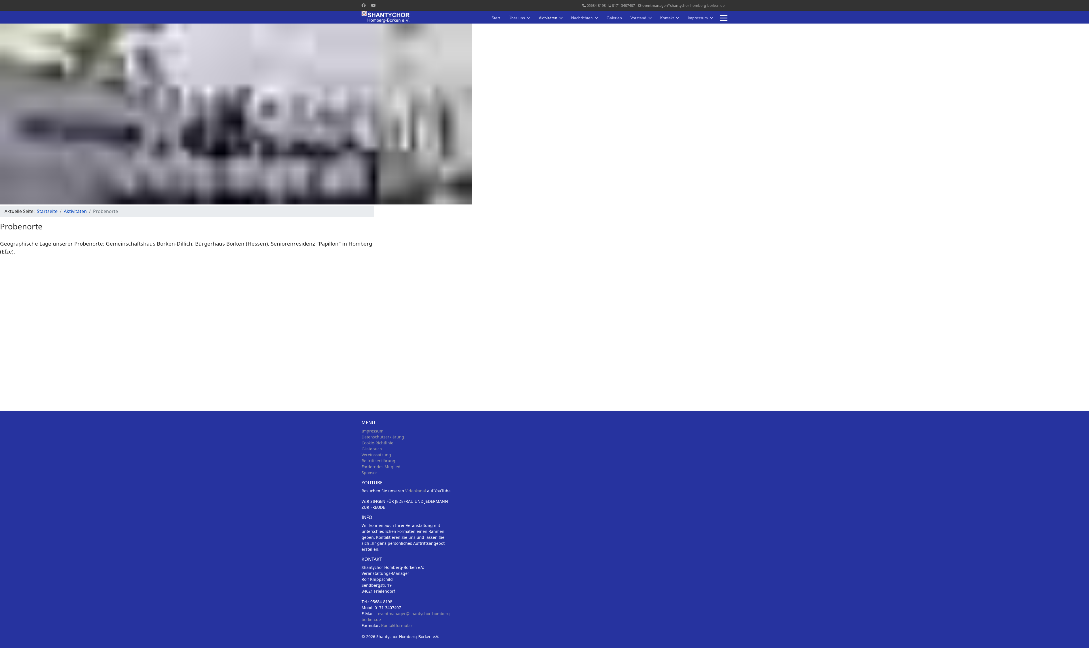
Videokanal (415, 490)
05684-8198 (596, 5)
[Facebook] (364, 5)
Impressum (698, 18)
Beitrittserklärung (378, 460)
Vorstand (638, 18)
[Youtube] (373, 5)
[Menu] (723, 18)
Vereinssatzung (376, 454)
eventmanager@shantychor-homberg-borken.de (683, 5)
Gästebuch (372, 448)
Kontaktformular (396, 625)
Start (495, 18)
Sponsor (369, 472)
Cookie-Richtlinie (377, 443)
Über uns (516, 18)
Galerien (614, 18)
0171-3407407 (623, 5)
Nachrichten (582, 18)
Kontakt (667, 18)
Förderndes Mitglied (381, 466)
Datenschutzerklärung (383, 437)
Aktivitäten (548, 18)
